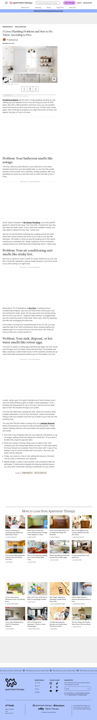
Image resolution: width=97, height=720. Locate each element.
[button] (54, 79)
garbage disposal (47, 423)
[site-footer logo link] (9, 706)
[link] (15, 532)
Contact (37, 689)
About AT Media (9, 709)
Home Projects (8, 26)
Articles (49, 7)
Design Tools (60, 7)
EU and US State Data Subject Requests (82, 708)
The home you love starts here (32, 670)
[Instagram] (51, 683)
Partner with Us (9, 713)
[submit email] (88, 689)
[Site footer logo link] (19, 684)
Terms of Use (72, 694)
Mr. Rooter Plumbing (31, 223)
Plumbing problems (10, 100)
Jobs (6, 711)
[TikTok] (57, 683)
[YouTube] (51, 691)
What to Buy (72, 7)
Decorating (38, 7)
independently (8, 94)
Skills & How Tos (20, 26)
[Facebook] (51, 687)
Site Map (37, 692)
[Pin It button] (11, 79)
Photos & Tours (25, 7)
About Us (37, 686)
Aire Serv (32, 308)
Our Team (37, 683)
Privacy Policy (83, 694)
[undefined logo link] (21, 3)
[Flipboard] (57, 691)
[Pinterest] (57, 687)
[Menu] (6, 3)
